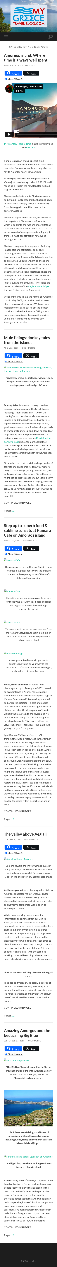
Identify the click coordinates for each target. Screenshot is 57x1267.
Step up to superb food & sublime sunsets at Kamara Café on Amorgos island (27, 530)
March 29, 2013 (12, 541)
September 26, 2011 (14, 1041)
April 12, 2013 (11, 348)
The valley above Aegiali (25, 834)
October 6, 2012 (12, 839)
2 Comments (28, 348)
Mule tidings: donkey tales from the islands (27, 340)
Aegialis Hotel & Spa (38, 286)
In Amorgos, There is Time (17, 143)
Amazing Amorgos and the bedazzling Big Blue (27, 1033)
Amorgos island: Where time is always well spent (25, 58)
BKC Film (31, 147)
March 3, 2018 (11, 65)
